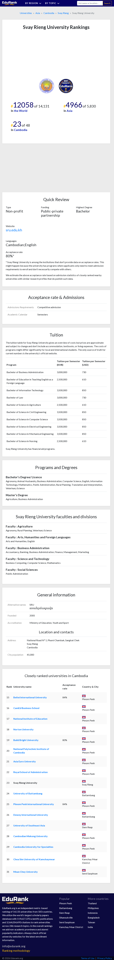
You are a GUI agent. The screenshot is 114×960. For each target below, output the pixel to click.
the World (20, 110)
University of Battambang (27, 793)
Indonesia (93, 912)
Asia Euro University (24, 761)
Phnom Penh (65, 903)
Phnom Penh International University (33, 804)
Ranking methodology (16, 950)
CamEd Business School (26, 708)
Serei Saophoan (67, 922)
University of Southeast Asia (29, 825)
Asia (37, 13)
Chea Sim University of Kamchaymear (34, 859)
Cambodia (48, 13)
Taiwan (91, 922)
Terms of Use (87, 958)
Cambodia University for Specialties (33, 846)
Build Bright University (25, 740)
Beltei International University (30, 697)
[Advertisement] (28, 54)
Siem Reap (64, 912)
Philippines (93, 908)
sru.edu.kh (14, 230)
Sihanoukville (66, 917)
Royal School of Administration (30, 772)
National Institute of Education (30, 718)
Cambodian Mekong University (30, 836)
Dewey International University (30, 814)
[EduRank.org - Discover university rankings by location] (9, 2)
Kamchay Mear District (71, 927)
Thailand (92, 903)
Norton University (23, 729)
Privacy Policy (104, 958)
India (90, 927)
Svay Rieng (63, 13)
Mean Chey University (25, 871)
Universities (26, 13)
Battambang (65, 908)
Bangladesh (94, 917)
